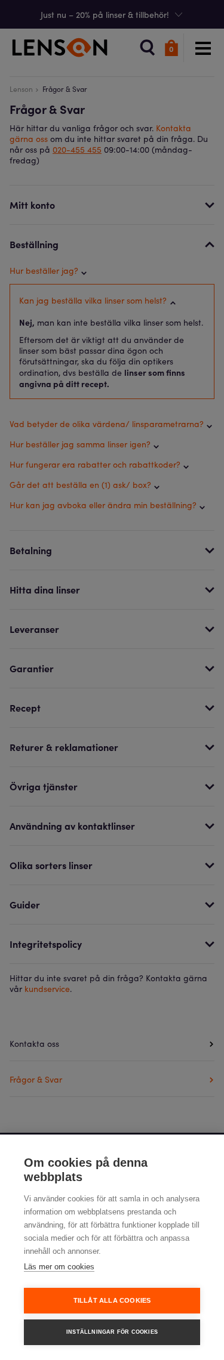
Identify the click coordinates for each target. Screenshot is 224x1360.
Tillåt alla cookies (112, 1300)
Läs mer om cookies (59, 1266)
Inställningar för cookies (112, 1332)
